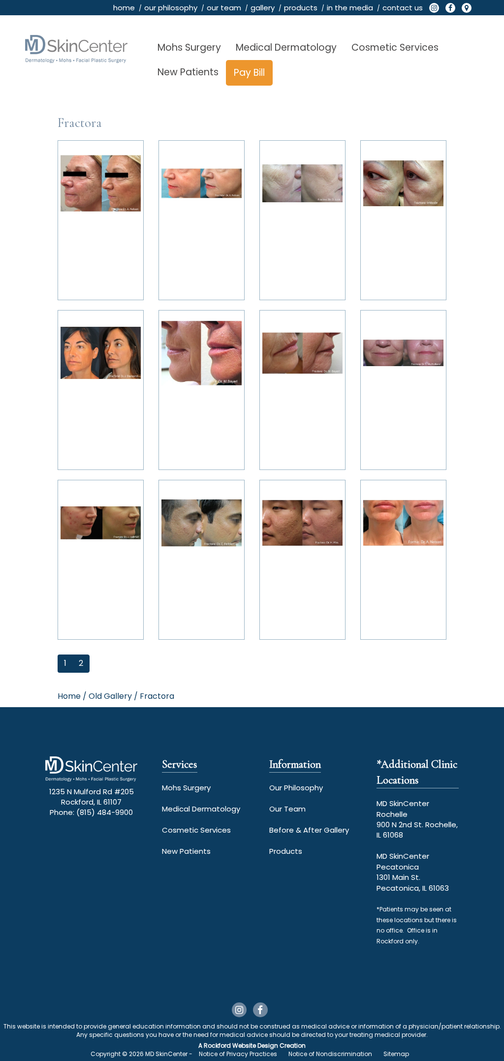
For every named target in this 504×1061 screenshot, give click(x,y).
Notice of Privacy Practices (238, 1054)
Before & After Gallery (309, 830)
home (124, 7)
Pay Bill (249, 72)
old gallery (110, 696)
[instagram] (434, 8)
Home (69, 696)
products (300, 7)
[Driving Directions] (467, 8)
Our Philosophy (296, 787)
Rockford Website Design (241, 1045)
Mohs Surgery (189, 47)
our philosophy (170, 7)
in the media (350, 7)
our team (224, 7)
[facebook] (450, 8)
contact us (402, 7)
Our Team (287, 809)
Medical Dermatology (286, 47)
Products (285, 851)
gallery (263, 7)
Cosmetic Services (395, 47)
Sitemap (396, 1054)
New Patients (188, 72)
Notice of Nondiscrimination (330, 1054)
